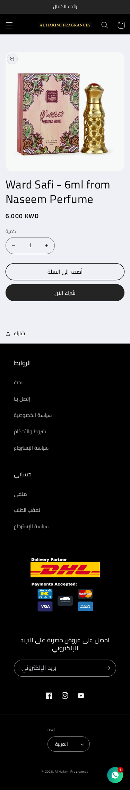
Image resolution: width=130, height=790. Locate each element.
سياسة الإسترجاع (31, 447)
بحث (18, 382)
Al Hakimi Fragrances (71, 771)
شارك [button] (19, 333)
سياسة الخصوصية (33, 415)
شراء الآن (65, 293)
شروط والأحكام (30, 431)
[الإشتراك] (108, 668)
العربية (61, 744)
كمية (11, 231)
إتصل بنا (22, 398)
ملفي (20, 494)
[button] (9, 25)
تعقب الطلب (27, 510)
